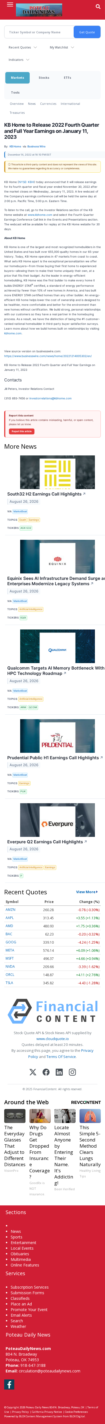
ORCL (10, 974)
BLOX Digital (77, 1416)
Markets (17, 77)
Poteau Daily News (37, 1407)
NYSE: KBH (26, 182)
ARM (23, 707)
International (70, 103)
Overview (17, 103)
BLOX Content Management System (40, 1416)
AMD (9, 925)
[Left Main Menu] (10, 4)
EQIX (23, 617)
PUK (23, 791)
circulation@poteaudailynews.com (49, 1371)
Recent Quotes (20, 47)
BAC (9, 934)
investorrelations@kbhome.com (50, 398)
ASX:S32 (25, 527)
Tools (15, 92)
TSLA (9, 982)
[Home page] (39, 9)
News (32, 103)
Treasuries (17, 112)
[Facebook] (46, 1072)
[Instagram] (72, 1072)
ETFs (67, 77)
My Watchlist (59, 47)
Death (22, 519)
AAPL (10, 917)
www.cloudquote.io (52, 1038)
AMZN (10, 909)
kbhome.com (13, 333)
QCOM (33, 707)
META (10, 950)
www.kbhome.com (40, 214)
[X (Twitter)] (33, 1072)
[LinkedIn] (59, 1072)
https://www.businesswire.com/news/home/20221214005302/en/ (48, 356)
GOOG (11, 942)
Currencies (48, 103)
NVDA (10, 966)
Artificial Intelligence (30, 609)
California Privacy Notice (47, 1412)
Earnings (34, 519)
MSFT (10, 958)
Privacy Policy (20, 1412)
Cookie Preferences (76, 1412)
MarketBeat (20, 511)
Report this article (22, 431)
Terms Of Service (61, 1056)
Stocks (44, 77)
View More (85, 891)
